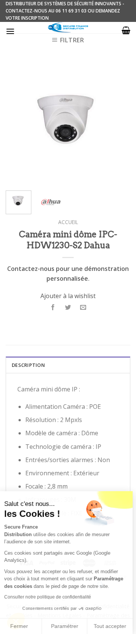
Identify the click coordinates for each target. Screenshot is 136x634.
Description (28, 365)
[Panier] (126, 30)
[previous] (18, 122)
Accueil (68, 222)
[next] (118, 122)
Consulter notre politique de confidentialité (51, 597)
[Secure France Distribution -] (68, 27)
